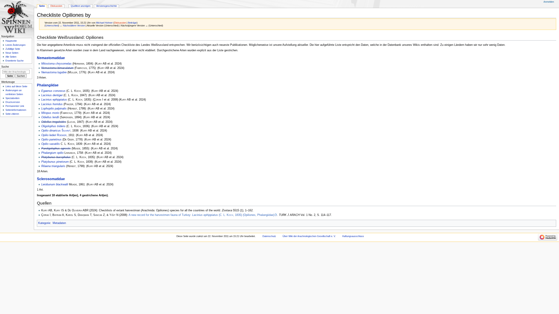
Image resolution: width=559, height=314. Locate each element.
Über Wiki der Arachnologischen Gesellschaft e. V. (309, 236)
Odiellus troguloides (53, 121)
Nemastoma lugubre (54, 72)
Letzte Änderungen (15, 45)
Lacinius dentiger (52, 95)
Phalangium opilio (52, 152)
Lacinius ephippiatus (54, 99)
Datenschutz (269, 236)
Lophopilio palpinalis (54, 108)
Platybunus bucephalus (56, 157)
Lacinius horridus (52, 104)
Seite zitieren (12, 114)
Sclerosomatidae (51, 179)
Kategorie (44, 223)
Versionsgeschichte (106, 6)
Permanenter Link (14, 106)
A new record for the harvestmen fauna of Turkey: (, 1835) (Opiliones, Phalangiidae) (201, 215)
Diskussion (120, 22)
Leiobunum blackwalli (54, 184)
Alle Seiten (10, 56)
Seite (42, 6)
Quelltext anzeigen (80, 6)
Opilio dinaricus (51, 130)
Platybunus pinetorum (55, 161)
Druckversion (12, 102)
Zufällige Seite (12, 49)
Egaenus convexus (53, 90)
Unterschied (51, 25)
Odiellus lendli (50, 117)
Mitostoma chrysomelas (56, 63)
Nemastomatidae (51, 58)
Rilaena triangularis (53, 166)
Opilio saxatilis (50, 143)
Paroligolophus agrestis (56, 148)
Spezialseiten (12, 98)
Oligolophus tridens (53, 126)
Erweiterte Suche (14, 60)
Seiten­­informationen (15, 110)
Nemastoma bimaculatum (57, 68)
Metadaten (59, 223)
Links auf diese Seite (16, 86)
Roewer (62, 135)
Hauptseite (11, 40)
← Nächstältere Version (72, 25)
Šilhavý (66, 130)
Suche (5, 66)
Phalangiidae (48, 85)
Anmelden (548, 1)
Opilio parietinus (51, 139)
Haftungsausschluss (353, 236)
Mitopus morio (50, 112)
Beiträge (132, 22)
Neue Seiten (11, 52)
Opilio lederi (48, 135)
